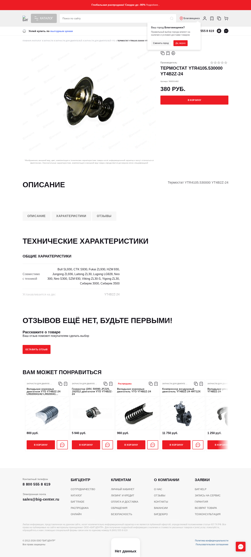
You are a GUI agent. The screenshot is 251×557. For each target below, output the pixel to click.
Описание (36, 216)
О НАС (158, 489)
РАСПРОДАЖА (80, 507)
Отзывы (104, 216)
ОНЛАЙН (76, 514)
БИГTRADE (77, 501)
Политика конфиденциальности (211, 540)
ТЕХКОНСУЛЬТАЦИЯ (207, 514)
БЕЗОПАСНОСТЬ (121, 514)
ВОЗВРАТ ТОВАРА (206, 507)
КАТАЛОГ (76, 495)
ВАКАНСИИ (161, 507)
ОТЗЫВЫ (159, 495)
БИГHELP (200, 489)
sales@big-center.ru (41, 499)
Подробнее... (153, 5)
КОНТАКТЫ (161, 501)
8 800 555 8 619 (203, 31)
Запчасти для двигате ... (39, 384)
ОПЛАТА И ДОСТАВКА (124, 501)
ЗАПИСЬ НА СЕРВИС (207, 495)
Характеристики (71, 216)
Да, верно (180, 43)
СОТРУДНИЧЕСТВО (83, 489)
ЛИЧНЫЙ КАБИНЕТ (123, 489)
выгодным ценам (61, 31)
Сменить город (161, 43)
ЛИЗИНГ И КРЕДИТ (122, 495)
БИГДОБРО (161, 514)
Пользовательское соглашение (212, 544)
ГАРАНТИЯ (201, 501)
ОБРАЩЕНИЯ (119, 507)
